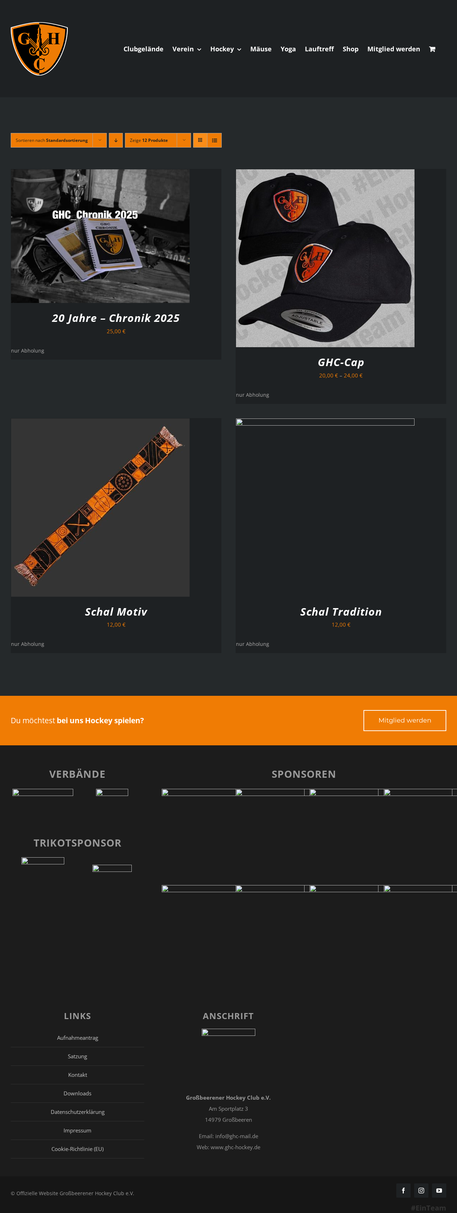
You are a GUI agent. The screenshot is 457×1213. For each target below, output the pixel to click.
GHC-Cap (341, 362)
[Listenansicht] (214, 140)
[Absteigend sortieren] (116, 140)
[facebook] (403, 1190)
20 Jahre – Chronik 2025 (116, 317)
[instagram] (421, 1190)
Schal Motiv (116, 611)
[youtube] (439, 1190)
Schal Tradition (341, 611)
